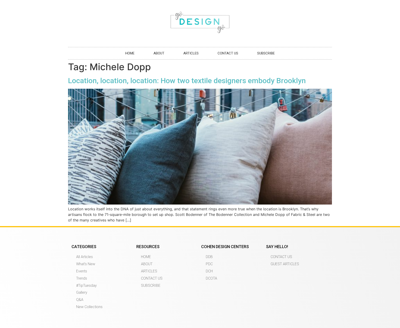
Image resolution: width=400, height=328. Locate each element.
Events (81, 271)
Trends (81, 278)
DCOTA (211, 278)
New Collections (89, 307)
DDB (209, 257)
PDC (209, 264)
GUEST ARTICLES (285, 264)
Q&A (79, 299)
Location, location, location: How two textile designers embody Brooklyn (187, 80)
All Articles (84, 257)
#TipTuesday (86, 285)
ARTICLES (191, 53)
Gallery (81, 292)
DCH (209, 271)
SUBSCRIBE (266, 53)
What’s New (85, 264)
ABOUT (158, 53)
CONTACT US (228, 53)
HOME (129, 53)
